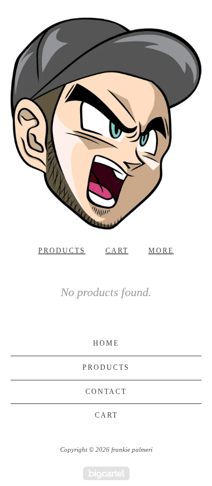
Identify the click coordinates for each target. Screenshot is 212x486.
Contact (106, 392)
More (161, 251)
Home (106, 343)
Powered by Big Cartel (106, 473)
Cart (116, 251)
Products (61, 251)
